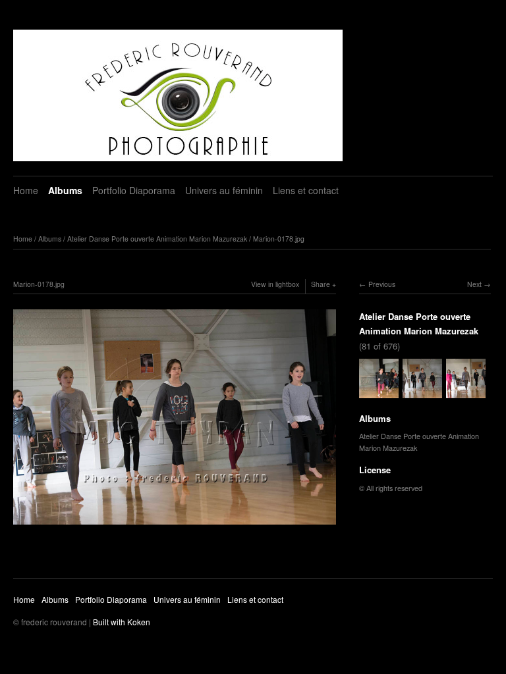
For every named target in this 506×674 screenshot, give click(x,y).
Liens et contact (306, 190)
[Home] (178, 95)
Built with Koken (121, 621)
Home (25, 190)
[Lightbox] (174, 525)
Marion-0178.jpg (278, 239)
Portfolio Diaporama (133, 190)
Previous (381, 284)
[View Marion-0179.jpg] (466, 391)
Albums (65, 190)
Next (474, 284)
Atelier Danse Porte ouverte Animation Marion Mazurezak (157, 239)
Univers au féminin (224, 190)
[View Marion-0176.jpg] (379, 391)
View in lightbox (275, 284)
